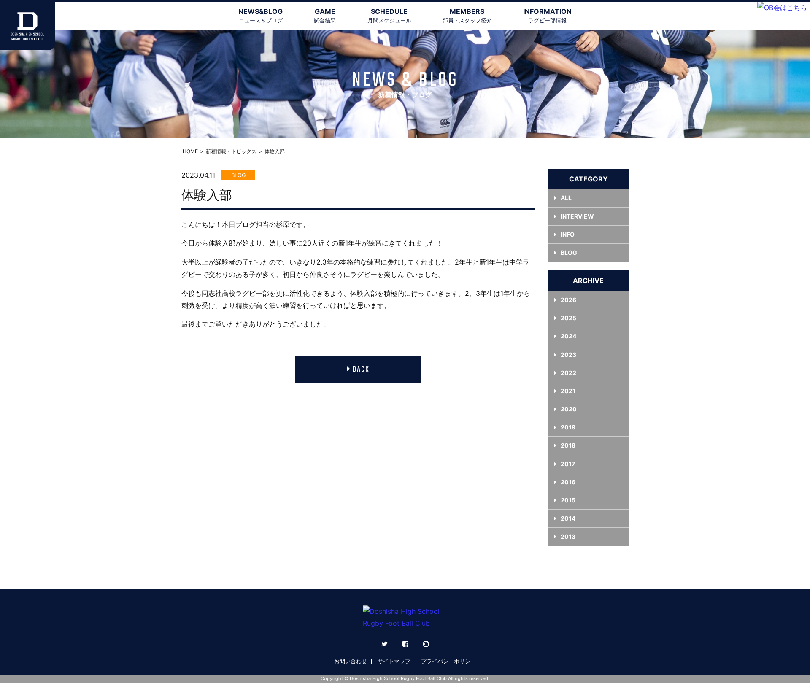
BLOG (569, 252)
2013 (568, 536)
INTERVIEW (577, 216)
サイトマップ (394, 661)
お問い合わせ (350, 661)
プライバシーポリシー (448, 661)
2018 (568, 445)
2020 (569, 409)
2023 (568, 354)
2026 (568, 299)
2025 (568, 317)
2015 (568, 500)
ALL (566, 197)
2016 (568, 482)
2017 (568, 463)
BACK (361, 370)
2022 (568, 372)
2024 (568, 336)
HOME (190, 151)
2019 (568, 427)
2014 (568, 518)
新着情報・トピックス (231, 151)
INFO (568, 234)
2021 (568, 390)
